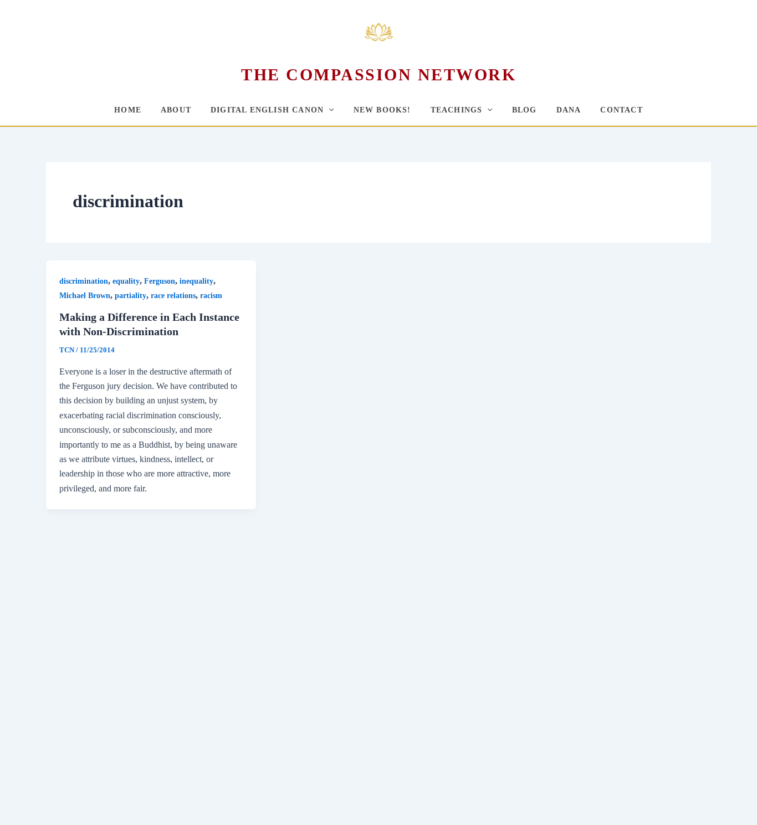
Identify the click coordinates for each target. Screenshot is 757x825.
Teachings (457, 110)
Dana (568, 110)
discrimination (83, 281)
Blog (524, 110)
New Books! (382, 110)
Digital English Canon (267, 110)
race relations (173, 295)
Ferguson (159, 281)
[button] (329, 110)
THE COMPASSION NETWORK (378, 74)
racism (211, 295)
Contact (621, 110)
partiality (130, 295)
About (176, 110)
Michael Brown (84, 295)
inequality (196, 281)
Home (127, 110)
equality (126, 281)
